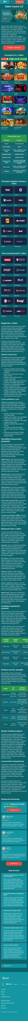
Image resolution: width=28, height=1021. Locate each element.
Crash (15, 59)
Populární (3, 59)
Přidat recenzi (14, 810)
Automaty (22, 59)
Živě (10, 59)
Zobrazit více (14, 863)
